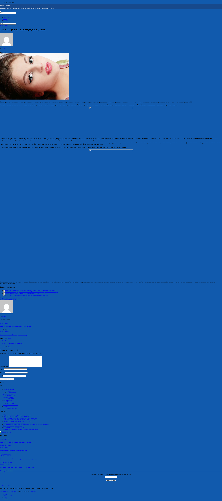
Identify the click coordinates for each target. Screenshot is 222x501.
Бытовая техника (12, 408)
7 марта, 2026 (4, 462)
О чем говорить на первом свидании (37, 295)
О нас (5, 19)
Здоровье (9, 402)
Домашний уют (8, 394)
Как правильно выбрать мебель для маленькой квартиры (20, 418)
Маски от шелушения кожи (8, 299)
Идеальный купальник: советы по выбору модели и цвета (20, 429)
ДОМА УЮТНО (5, 5)
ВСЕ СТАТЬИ (7, 17)
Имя (2, 369)
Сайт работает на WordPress (8, 491)
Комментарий (4, 366)
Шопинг (5, 406)
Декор (8, 391)
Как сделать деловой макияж (30, 293)
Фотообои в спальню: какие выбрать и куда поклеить (19, 419)
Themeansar (33, 491)
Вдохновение (11, 395)
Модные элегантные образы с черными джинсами (15, 326)
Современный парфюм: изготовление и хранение (14, 298)
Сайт (1, 375)
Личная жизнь (7, 400)
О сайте (5, 20)
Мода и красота (4, 25)
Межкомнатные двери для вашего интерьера (44, 292)
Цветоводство (11, 398)
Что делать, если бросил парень (12, 426)
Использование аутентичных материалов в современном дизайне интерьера (26, 424)
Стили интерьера (12, 392)
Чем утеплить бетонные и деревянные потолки (17, 421)
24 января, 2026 (5, 471)
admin (3, 49)
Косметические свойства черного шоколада (13, 335)
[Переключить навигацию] (0, 11)
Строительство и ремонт (10, 405)
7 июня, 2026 (4, 445)
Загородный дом (8, 397)
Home (5, 16)
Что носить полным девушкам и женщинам (43, 290)
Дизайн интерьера (8, 389)
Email (2, 372)
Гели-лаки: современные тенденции (11, 343)
